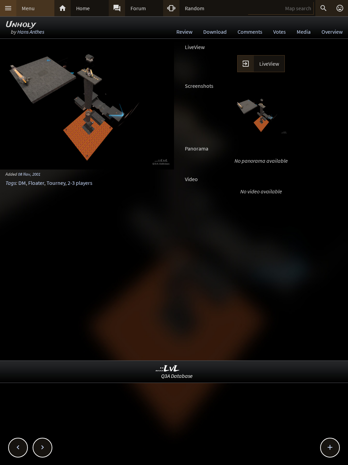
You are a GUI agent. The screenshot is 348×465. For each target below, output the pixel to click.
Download (215, 31)
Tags (10, 182)
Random (194, 8)
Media (304, 31)
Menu (28, 8)
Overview (332, 31)
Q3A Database (177, 375)
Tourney (56, 182)
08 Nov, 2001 (29, 174)
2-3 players (80, 182)
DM (22, 182)
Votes (279, 31)
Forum (138, 8)
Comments (250, 31)
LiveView (269, 63)
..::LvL (167, 369)
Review (184, 31)
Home (83, 8)
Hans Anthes (30, 31)
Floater (36, 182)
